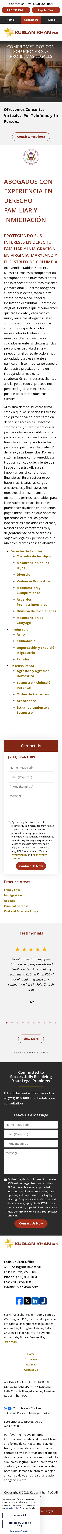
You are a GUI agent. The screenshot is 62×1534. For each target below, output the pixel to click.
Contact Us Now (31, 866)
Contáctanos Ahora (31, 136)
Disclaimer (31, 1359)
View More (31, 1039)
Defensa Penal (22, 666)
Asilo (21, 634)
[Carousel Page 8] (44, 1023)
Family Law (12, 890)
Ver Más (11, 1342)
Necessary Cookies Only (20, 1524)
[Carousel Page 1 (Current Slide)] (6, 1023)
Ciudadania (26, 641)
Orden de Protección (33, 694)
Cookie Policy (16, 1413)
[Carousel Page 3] (17, 1023)
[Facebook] (19, 1301)
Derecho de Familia (26, 551)
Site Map (31, 1364)
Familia (23, 659)
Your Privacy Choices (27, 1408)
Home (10, 19)
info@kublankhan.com (21, 1287)
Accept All (20, 1515)
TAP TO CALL (16, 10)
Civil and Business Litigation (24, 911)
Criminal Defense (16, 906)
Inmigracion (20, 629)
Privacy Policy (19, 854)
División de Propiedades (36, 611)
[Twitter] (27, 1301)
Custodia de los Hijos (34, 556)
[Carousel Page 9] (50, 1023)
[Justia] (43, 1301)
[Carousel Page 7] (39, 1023)
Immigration (13, 895)
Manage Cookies (40, 1413)
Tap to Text (46, 10)
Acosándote (26, 701)
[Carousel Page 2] (12, 1023)
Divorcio (23, 574)
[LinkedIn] (35, 1301)
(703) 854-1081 (26, 1277)
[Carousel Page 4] (23, 1023)
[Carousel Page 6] (33, 1023)
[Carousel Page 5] (28, 1023)
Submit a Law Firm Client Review (31, 1052)
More (51, 19)
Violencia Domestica (33, 581)
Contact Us (31, 19)
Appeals (9, 901)
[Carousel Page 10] (55, 1023)
